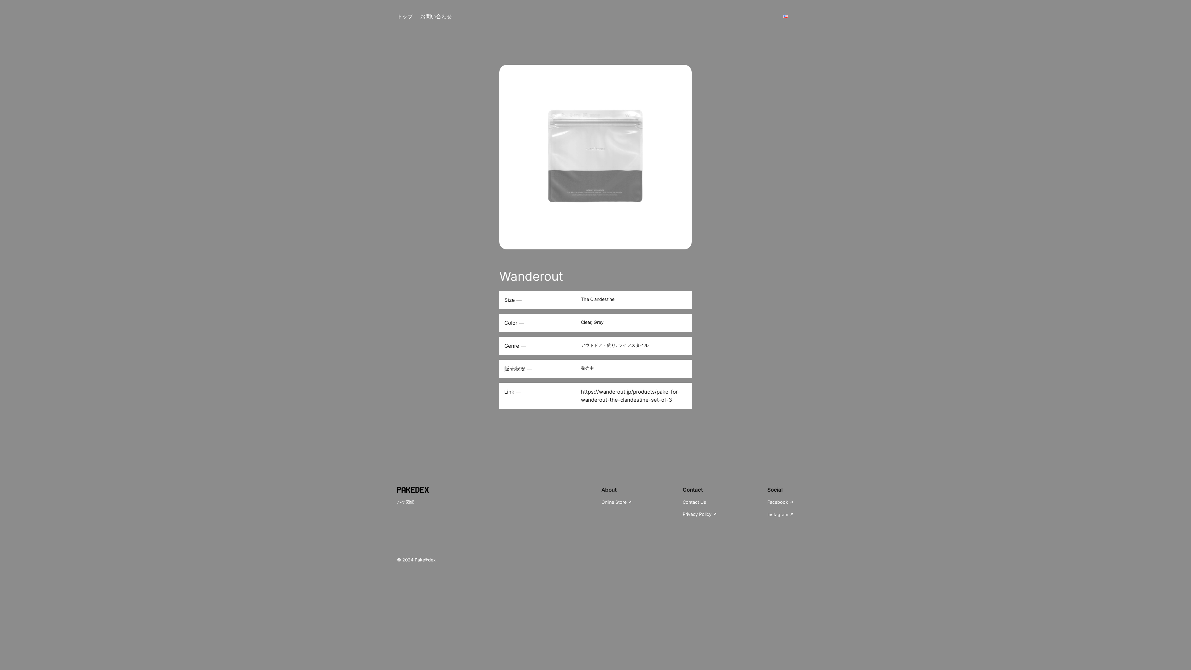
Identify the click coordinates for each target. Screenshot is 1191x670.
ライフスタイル (633, 345)
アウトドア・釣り (598, 345)
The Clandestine (597, 299)
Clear (586, 322)
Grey (599, 322)
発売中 (587, 368)
